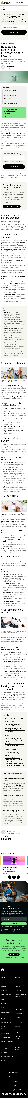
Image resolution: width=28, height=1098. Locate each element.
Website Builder (19, 1043)
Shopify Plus (18, 990)
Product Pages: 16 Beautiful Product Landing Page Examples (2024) (14, 739)
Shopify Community (7, 1042)
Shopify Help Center (5, 1028)
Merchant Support (6, 1022)
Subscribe (14, 923)
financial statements (15, 260)
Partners (3, 999)
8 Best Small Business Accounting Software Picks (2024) (13, 753)
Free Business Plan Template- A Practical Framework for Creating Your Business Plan (15, 729)
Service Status (5, 1012)
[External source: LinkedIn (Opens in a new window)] (21, 1094)
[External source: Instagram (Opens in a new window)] (14, 1094)
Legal (2, 1007)
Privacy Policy (13, 931)
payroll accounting (8, 601)
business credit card (14, 385)
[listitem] (14, 865)
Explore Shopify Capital (12, 206)
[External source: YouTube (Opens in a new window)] (10, 1094)
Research (17, 1026)
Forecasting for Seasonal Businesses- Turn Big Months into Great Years (13, 759)
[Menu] (26, 3)
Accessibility (18, 1022)
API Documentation (7, 1056)
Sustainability (18, 1013)
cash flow (17, 639)
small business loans (7, 521)
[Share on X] (6, 839)
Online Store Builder (18, 1037)
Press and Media (6, 995)
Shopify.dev (4, 1052)
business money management (12, 671)
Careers (3, 986)
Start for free (19, 2)
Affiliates (3, 1003)
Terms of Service (14, 1077)
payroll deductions (13, 589)
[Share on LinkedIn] (9, 839)
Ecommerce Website (18, 1048)
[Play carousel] (14, 877)
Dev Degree (4, 1061)
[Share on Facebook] (2, 839)
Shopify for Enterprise (18, 1002)
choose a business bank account (11, 249)
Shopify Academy (6, 1037)
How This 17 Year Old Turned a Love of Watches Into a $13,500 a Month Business (15, 720)
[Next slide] (18, 877)
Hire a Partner (5, 1033)
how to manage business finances (11, 133)
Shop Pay (17, 986)
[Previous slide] (9, 877)
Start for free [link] (14, 32)
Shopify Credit (8, 381)
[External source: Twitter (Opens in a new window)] (6, 1094)
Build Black (18, 1017)
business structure (10, 259)
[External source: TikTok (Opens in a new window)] (17, 1094)
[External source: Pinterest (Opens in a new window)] (25, 1094)
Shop (16, 982)
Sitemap (14, 1085)
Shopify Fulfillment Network (20, 995)
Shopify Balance (15, 283)
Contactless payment (16, 426)
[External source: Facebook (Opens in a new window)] (3, 1094)
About (3, 982)
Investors (4, 990)
